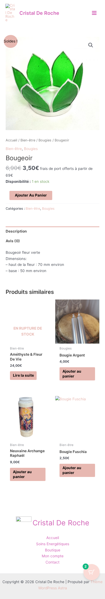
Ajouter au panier (31, 195)
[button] (91, 45)
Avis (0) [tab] (13, 241)
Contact (53, 562)
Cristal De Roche (39, 13)
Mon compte (53, 556)
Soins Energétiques (52, 544)
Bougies (44, 140)
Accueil (11, 140)
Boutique (52, 550)
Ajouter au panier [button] (71, 373)
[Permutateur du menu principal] (94, 13)
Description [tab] (16, 231)
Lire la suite (23, 375)
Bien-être (27, 140)
